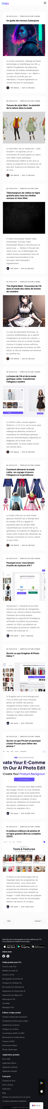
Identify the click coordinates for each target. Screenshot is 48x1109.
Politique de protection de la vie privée (16, 1097)
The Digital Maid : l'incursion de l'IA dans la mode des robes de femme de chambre (23, 289)
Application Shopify (9, 1071)
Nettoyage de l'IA (8, 999)
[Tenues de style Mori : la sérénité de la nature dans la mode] (24, 128)
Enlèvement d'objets (9, 1045)
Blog (4, 1093)
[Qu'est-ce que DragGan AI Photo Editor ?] (24, 676)
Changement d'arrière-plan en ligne (15, 1021)
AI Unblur (6, 1003)
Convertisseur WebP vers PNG (13, 1033)
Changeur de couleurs (10, 1029)
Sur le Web (6, 1059)
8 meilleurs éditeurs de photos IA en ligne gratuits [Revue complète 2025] (23, 834)
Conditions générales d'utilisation (14, 1101)
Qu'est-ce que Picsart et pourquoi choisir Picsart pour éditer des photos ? (23, 743)
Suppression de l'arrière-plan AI (13, 991)
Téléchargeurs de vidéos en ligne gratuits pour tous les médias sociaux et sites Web (23, 196)
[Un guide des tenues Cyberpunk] (24, 40)
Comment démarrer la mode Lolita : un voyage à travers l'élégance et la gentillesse (20, 472)
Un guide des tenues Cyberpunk (22, 20)
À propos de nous (8, 1081)
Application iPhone (9, 1063)
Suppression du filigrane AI (12, 995)
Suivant (38, 921)
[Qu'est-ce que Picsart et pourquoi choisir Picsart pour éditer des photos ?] (24, 766)
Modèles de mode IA (10, 971)
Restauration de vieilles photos (13, 1037)
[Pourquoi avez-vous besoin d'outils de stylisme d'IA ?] (24, 585)
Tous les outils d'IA (9, 966)
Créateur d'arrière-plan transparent (14, 1017)
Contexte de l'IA (8, 975)
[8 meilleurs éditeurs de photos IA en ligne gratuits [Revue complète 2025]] (24, 856)
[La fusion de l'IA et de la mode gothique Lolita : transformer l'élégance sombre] (24, 401)
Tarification (6, 1089)
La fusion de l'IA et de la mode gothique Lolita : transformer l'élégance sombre (21, 379)
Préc (9, 921)
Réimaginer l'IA (8, 1007)
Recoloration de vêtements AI (13, 987)
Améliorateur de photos (10, 1025)
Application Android (9, 1067)
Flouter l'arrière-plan (9, 1049)
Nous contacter (7, 1085)
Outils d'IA (13, 16)
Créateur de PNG (8, 1041)
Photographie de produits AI (12, 979)
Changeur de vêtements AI (12, 983)
